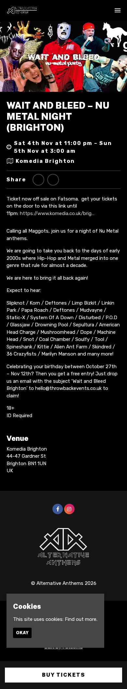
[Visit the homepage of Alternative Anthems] (22, 10)
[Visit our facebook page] (53, 180)
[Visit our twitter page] (38, 180)
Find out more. (81, 619)
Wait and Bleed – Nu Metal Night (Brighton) (58, 116)
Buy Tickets (63, 675)
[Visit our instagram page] (69, 509)
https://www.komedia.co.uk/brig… (57, 213)
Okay (22, 632)
